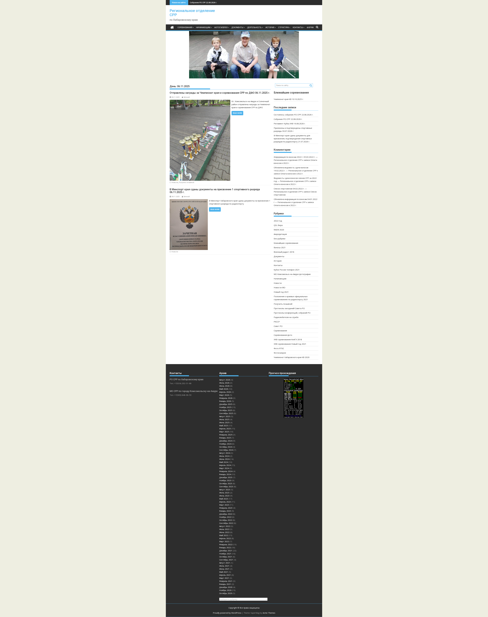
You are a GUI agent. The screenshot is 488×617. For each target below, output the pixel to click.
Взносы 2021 (280, 247)
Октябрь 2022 (225, 520)
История (269, 27)
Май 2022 (223, 535)
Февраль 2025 (225, 434)
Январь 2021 (225, 584)
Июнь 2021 (224, 569)
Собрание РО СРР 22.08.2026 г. (288, 119)
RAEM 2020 (279, 229)
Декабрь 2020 (225, 587)
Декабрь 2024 (225, 440)
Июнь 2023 (224, 495)
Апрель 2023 (225, 501)
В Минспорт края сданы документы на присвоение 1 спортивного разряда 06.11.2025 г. (215, 191)
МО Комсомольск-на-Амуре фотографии (292, 274)
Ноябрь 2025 (225, 407)
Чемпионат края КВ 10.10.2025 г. (288, 99)
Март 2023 (224, 505)
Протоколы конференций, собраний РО (292, 312)
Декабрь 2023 (225, 477)
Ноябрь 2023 (225, 480)
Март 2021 (224, 578)
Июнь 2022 (224, 532)
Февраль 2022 (225, 544)
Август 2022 (224, 526)
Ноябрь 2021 (225, 553)
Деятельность (254, 27)
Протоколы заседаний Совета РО (289, 308)
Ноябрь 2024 (225, 444)
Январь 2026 (225, 401)
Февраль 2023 (225, 508)
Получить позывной (186, 182)
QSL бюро (278, 225)
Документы (237, 27)
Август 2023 (224, 489)
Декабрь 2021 (225, 550)
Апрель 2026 (225, 392)
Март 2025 (224, 431)
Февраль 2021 (225, 581)
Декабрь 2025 (225, 404)
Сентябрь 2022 (226, 523)
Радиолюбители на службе (286, 317)
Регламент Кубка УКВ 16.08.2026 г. (205, 2)
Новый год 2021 (281, 292)
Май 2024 (223, 462)
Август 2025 (224, 416)
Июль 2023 (224, 492)
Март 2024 (224, 468)
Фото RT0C (279, 348)
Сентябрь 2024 (226, 450)
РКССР (277, 321)
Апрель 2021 (225, 575)
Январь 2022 (225, 547)
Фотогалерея (220, 27)
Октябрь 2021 (225, 556)
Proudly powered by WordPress (227, 613)
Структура (283, 27)
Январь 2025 (225, 437)
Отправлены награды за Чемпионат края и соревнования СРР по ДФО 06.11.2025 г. (220, 92)
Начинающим (203, 27)
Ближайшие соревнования (286, 243)
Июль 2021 (224, 566)
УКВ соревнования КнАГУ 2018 (288, 339)
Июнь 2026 (224, 386)
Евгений (187, 97)
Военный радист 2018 (284, 252)
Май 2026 (223, 389)
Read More (237, 113)
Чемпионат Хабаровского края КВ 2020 (291, 357)
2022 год (278, 220)
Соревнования (185, 27)
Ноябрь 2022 (225, 517)
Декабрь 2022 (225, 514)
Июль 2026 (224, 383)
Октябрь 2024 (225, 447)
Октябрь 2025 (225, 410)
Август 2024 (224, 453)
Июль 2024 (224, 456)
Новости (175, 182)
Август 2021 (224, 562)
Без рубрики (279, 238)
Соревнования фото (283, 335)
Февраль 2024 (225, 471)
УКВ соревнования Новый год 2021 (290, 344)
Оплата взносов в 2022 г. (291, 173)
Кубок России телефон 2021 (287, 269)
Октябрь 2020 (225, 593)
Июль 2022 (224, 529)
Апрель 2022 (225, 538)
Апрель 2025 (225, 428)
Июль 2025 (224, 419)
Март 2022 (224, 541)
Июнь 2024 (224, 459)
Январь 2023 (225, 511)
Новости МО (279, 287)
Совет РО (278, 326)
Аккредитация (280, 234)
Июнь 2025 (224, 422)
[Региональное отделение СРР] (172, 27)
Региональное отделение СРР (192, 12)
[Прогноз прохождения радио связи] (293, 417)
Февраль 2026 (225, 398)
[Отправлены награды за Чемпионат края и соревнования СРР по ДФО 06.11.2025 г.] (200, 101)
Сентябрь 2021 (226, 559)
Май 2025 (223, 425)
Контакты (298, 27)
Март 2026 (224, 395)
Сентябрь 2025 (226, 413)
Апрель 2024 (225, 465)
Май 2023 (223, 498)
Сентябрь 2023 (226, 486)
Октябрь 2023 (225, 483)
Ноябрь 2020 (225, 590)
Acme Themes (269, 613)
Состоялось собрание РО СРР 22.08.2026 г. (293, 114)
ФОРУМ (310, 27)
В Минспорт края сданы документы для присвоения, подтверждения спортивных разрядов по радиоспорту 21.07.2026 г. (293, 138)
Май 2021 (223, 572)
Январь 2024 (225, 474)
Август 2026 (224, 379)
